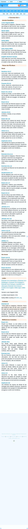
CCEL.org (19, 297)
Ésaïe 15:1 (4, 322)
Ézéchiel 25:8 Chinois (14, 286)
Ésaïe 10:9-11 (5, 257)
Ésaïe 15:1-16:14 (6, 92)
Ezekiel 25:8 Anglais (7, 287)
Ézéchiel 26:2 (5, 353)
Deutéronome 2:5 (6, 172)
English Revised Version (9, 56)
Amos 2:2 (4, 373)
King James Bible (7, 48)
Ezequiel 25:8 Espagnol (16, 282)
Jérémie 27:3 (5, 207)
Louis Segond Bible (7, 22)
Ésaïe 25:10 (5, 102)
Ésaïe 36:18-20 (6, 267)
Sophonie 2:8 (5, 383)
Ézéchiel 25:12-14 (7, 154)
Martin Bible (5, 31)
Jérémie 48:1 (5, 342)
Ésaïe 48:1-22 (5, 119)
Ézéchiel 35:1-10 (6, 166)
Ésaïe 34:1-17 (5, 183)
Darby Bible (5, 40)
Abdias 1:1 (4, 241)
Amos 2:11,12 (5, 230)
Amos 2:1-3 (5, 131)
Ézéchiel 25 (5, 304)
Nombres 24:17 (6, 71)
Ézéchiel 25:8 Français (8, 284)
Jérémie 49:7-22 (6, 218)
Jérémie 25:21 (5, 112)
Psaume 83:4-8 (6, 83)
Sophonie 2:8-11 (6, 141)
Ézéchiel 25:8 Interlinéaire (9, 280)
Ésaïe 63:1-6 (5, 193)
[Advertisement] (14, 403)
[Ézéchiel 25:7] (2, 240)
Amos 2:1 (4, 363)
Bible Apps (18, 287)
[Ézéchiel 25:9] (26, 240)
